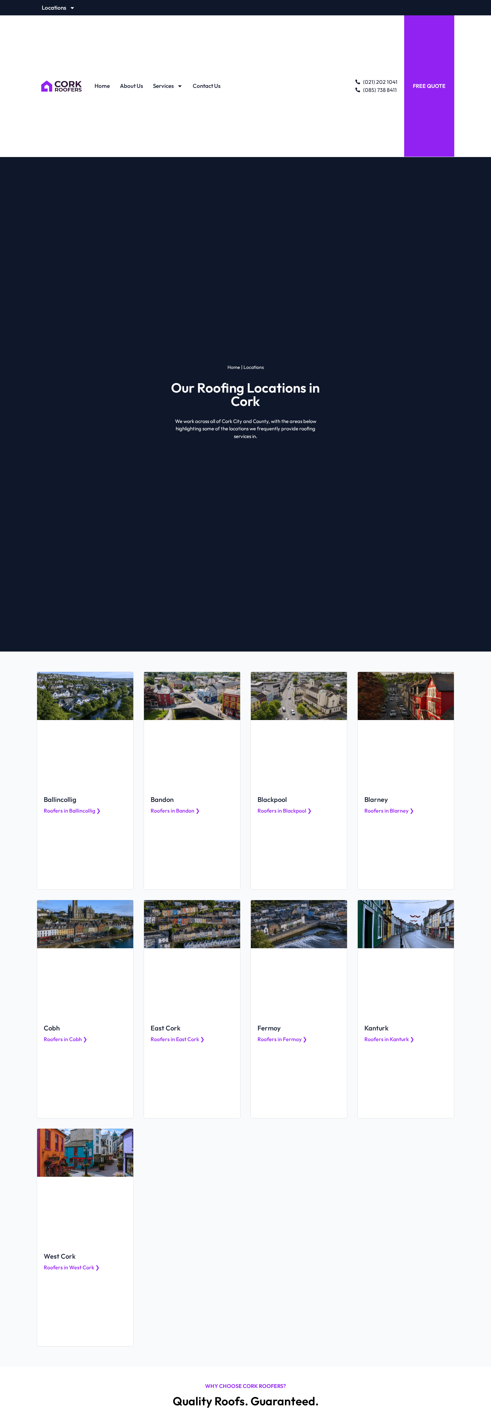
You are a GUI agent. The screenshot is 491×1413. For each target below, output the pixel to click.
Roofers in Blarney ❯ (389, 810)
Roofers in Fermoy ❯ (282, 1039)
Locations (54, 7)
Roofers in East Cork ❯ (177, 1039)
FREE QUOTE (429, 86)
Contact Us (206, 85)
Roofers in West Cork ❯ (72, 1267)
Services (163, 85)
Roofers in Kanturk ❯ (389, 1039)
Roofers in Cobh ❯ (65, 1039)
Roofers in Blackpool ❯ (285, 810)
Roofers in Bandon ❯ (175, 810)
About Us (131, 85)
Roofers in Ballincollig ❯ (72, 810)
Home (102, 85)
